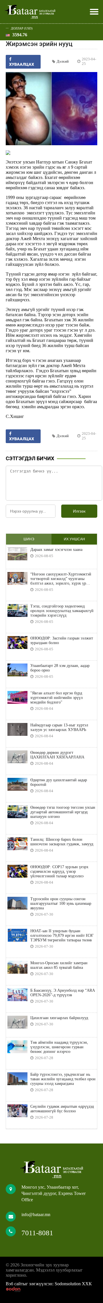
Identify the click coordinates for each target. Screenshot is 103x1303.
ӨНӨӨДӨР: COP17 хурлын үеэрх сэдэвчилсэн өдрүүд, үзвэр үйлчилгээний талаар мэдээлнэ (59, 871)
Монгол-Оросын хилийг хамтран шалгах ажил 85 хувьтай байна (59, 965)
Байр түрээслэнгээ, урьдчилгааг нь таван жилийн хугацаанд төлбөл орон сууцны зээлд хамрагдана (63, 1079)
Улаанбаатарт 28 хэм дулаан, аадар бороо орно (60, 668)
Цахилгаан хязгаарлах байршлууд (59, 1018)
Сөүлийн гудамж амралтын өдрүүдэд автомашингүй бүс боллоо (62, 1108)
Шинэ (28, 539)
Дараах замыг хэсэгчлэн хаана (56, 549)
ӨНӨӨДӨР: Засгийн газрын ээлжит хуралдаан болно (61, 640)
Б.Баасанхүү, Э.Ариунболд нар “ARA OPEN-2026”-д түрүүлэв (62, 992)
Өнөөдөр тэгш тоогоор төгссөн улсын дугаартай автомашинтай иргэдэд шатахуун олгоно (62, 812)
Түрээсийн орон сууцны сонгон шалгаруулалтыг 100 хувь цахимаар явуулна (60, 903)
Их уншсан (74, 539)
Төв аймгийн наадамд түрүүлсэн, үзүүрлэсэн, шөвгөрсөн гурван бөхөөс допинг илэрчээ (59, 1047)
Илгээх (79, 511)
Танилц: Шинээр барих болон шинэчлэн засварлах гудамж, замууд (61, 841)
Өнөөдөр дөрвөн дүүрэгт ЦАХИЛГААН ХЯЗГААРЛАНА (57, 754)
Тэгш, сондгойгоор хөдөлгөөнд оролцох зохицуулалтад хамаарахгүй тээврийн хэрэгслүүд (62, 610)
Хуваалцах (21, 439)
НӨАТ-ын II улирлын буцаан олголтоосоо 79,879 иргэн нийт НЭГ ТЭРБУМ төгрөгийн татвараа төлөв (62, 935)
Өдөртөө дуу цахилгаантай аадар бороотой (58, 782)
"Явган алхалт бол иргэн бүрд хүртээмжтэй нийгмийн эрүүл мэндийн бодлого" (56, 697)
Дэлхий (63, 61)
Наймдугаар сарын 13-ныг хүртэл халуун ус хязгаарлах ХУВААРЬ (59, 727)
